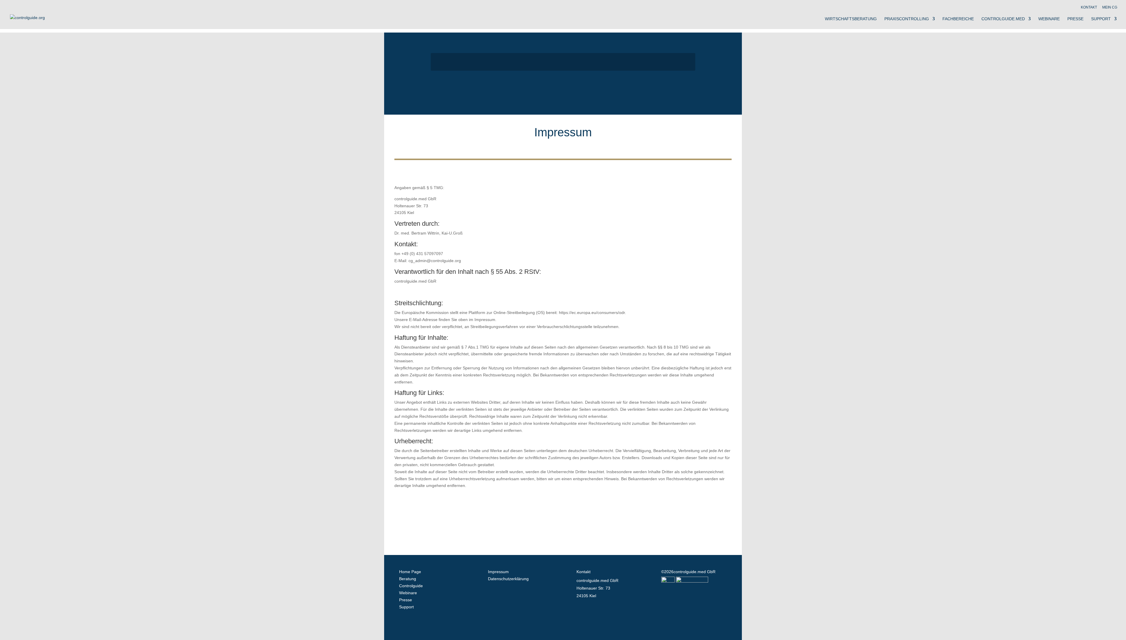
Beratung (407, 578)
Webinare (1049, 19)
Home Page (410, 571)
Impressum (498, 571)
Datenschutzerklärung (508, 578)
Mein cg (1109, 7)
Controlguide (411, 585)
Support (1101, 19)
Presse (1075, 19)
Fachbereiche (958, 19)
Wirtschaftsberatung (851, 19)
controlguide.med (1003, 19)
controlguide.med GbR (694, 571)
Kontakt (1089, 7)
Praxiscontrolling (906, 19)
